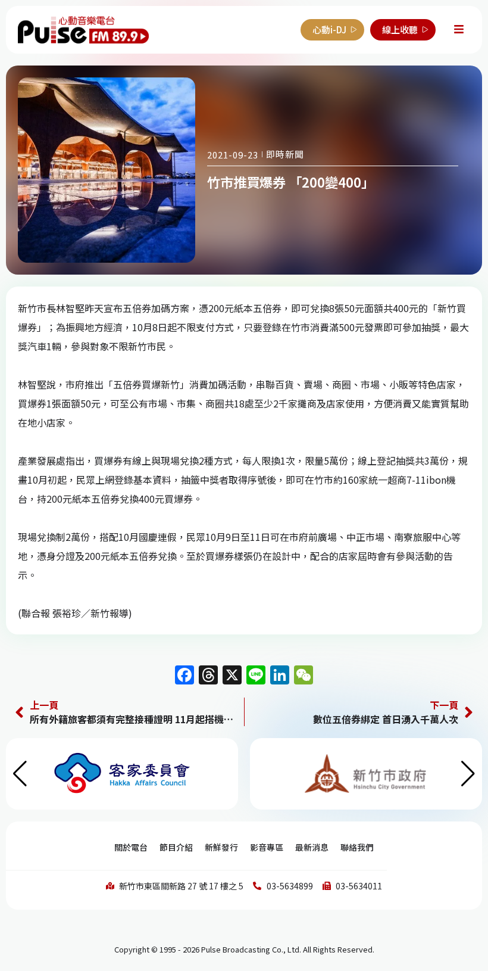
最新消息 (312, 847)
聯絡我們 (357, 847)
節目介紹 (176, 847)
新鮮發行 (221, 847)
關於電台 (131, 847)
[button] (468, 774)
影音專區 (266, 847)
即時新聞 (285, 154)
